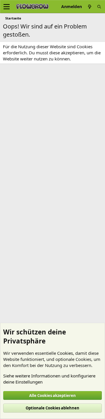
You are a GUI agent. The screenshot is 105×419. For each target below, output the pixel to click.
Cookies (65, 353)
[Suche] (99, 6)
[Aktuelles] (89, 6)
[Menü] (6, 6)
